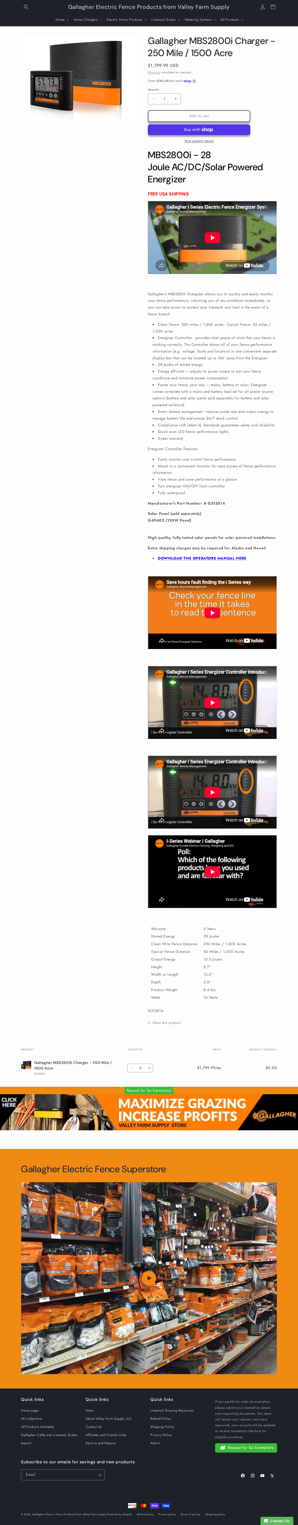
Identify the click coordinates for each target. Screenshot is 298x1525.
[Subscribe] (99, 1475)
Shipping (154, 72)
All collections (31, 1418)
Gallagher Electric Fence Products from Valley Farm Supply (69, 1514)
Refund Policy (160, 1418)
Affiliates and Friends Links (106, 1435)
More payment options (199, 141)
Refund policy (145, 1514)
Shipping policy (215, 1514)
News (90, 1410)
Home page (29, 1410)
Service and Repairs (101, 1443)
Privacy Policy (161, 1435)
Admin (155, 1443)
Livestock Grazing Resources (172, 1410)
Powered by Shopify (119, 1514)
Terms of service (191, 1514)
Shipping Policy (162, 1426)
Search (26, 1443)
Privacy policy (167, 1514)
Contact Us (94, 1426)
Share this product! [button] (166, 1022)
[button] (26, 7)
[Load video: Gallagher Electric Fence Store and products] (149, 1278)
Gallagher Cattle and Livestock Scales (49, 1435)
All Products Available (37, 1426)
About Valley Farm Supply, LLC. (109, 1418)
